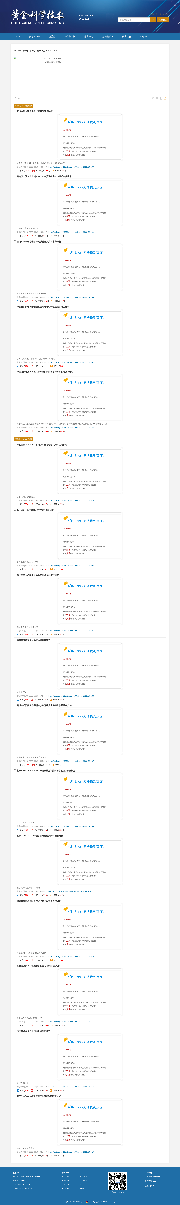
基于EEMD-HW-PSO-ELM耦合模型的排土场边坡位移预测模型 (46, 770)
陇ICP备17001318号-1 (74, 1202)
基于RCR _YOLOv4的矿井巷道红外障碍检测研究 (40, 836)
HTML (57, 171)
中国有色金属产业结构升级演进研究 (33, 1031)
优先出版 (83, 1177)
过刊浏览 (65, 1180)
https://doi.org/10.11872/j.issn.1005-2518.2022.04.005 (71, 566)
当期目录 (65, 1177)
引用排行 (83, 1188)
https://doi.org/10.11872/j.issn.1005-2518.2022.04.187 (71, 761)
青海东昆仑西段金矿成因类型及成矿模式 (36, 111)
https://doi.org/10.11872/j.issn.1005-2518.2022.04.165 (71, 1022)
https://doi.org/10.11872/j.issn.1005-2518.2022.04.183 (71, 696)
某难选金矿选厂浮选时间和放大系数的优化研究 (39, 966)
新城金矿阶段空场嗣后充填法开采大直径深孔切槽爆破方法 (44, 705)
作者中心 (88, 36)
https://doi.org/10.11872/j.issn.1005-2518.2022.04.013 (70, 891)
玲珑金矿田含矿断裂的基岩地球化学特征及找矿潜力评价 (43, 307)
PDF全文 (39, 171)
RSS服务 (154, 14)
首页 (18, 36)
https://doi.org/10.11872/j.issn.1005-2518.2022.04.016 (71, 1087)
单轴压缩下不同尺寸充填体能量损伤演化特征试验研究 (42, 445)
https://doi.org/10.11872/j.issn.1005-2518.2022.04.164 (71, 826)
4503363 (156, 1177)
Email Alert (164, 14)
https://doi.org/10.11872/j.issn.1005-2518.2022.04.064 (71, 362)
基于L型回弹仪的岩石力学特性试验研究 (35, 510)
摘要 (21, 171)
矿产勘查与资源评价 (52, 58)
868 (154, 1181)
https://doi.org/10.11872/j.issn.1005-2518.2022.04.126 (71, 427)
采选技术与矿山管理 (52, 62)
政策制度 (106, 36)
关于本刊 (33, 36)
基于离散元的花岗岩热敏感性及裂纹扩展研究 (38, 575)
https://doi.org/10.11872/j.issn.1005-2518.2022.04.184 (71, 297)
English (143, 36)
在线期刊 (69, 36)
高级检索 (163, 20)
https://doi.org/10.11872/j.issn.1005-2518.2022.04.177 (71, 167)
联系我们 (126, 36)
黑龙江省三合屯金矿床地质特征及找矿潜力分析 (39, 241)
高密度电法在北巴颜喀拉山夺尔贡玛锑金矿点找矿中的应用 (44, 176)
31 (154, 1186)
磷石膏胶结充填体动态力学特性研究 (33, 640)
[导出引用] (153, 98)
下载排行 (65, 1188)
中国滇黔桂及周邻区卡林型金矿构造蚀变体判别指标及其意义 (45, 372)
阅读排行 (83, 1184)
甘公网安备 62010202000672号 (101, 1202)
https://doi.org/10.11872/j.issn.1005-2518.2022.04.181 (71, 631)
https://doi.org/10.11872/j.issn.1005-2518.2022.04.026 (71, 500)
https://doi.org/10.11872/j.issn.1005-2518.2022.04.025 (71, 956)
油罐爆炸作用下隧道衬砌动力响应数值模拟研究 (39, 901)
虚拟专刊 (65, 1184)
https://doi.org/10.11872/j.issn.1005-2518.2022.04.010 (71, 1152)
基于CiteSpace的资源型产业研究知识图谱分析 (39, 1096)
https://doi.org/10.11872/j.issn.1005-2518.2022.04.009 (71, 232)
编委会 (52, 36)
